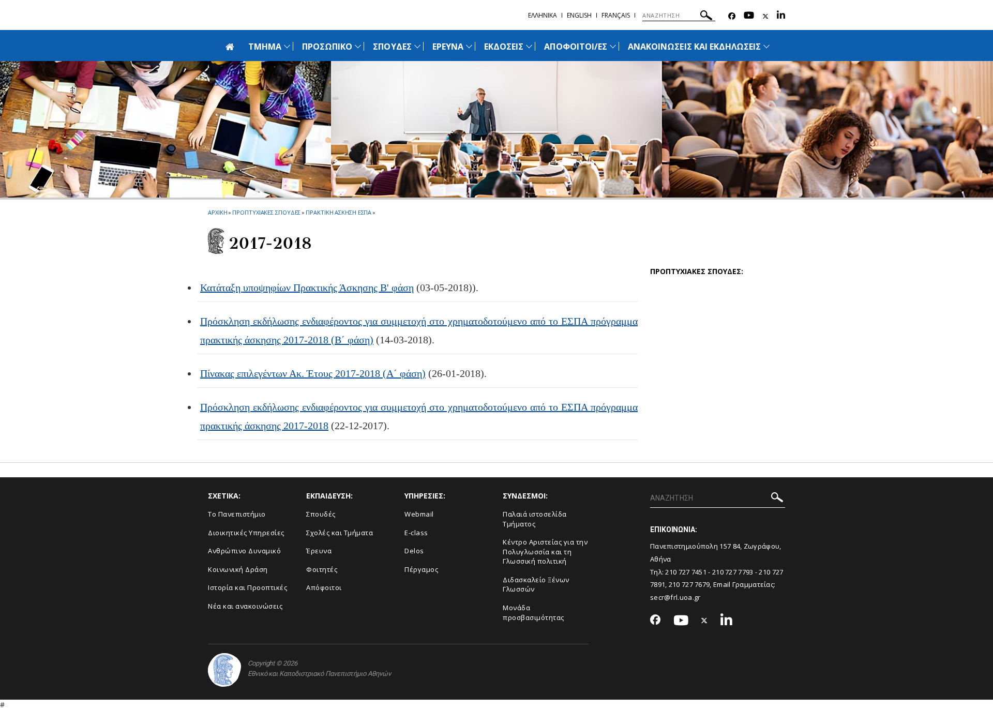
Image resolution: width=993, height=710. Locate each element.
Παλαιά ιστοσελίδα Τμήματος (535, 518)
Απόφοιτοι (324, 587)
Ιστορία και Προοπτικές (247, 587)
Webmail (419, 514)
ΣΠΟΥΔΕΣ (392, 46)
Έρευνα (319, 550)
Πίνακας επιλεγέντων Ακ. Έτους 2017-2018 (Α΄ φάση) (313, 373)
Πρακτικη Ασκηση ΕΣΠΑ (338, 212)
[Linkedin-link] (781, 16)
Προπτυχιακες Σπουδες (266, 212)
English (579, 15)
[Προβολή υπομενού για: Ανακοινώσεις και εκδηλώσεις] (766, 46)
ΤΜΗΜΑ (264, 46)
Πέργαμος (421, 569)
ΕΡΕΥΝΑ (447, 46)
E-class (416, 532)
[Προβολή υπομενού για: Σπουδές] (417, 46)
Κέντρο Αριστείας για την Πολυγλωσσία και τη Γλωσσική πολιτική (545, 551)
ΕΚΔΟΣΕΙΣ (503, 46)
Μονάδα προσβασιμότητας (533, 612)
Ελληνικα (542, 15)
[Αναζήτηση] (706, 17)
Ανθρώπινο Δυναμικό (244, 550)
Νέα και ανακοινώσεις (245, 606)
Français (615, 15)
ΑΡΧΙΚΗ (217, 212)
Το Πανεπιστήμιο (237, 514)
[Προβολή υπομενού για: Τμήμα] (287, 46)
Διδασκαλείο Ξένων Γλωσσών (536, 584)
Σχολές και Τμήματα (339, 532)
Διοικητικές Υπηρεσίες (246, 532)
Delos (414, 550)
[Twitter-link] (765, 16)
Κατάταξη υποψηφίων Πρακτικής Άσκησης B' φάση (307, 287)
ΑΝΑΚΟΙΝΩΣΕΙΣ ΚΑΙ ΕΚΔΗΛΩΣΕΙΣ (694, 46)
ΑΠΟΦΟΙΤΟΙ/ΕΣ (575, 46)
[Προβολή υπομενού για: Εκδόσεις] (529, 46)
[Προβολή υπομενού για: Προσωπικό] (358, 46)
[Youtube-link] (749, 16)
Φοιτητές (321, 569)
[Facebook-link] (731, 16)
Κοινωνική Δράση (238, 569)
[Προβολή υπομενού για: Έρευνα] (469, 46)
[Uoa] (224, 670)
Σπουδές (321, 514)
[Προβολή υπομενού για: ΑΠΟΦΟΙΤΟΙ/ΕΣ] (613, 46)
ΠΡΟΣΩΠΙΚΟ (327, 46)
